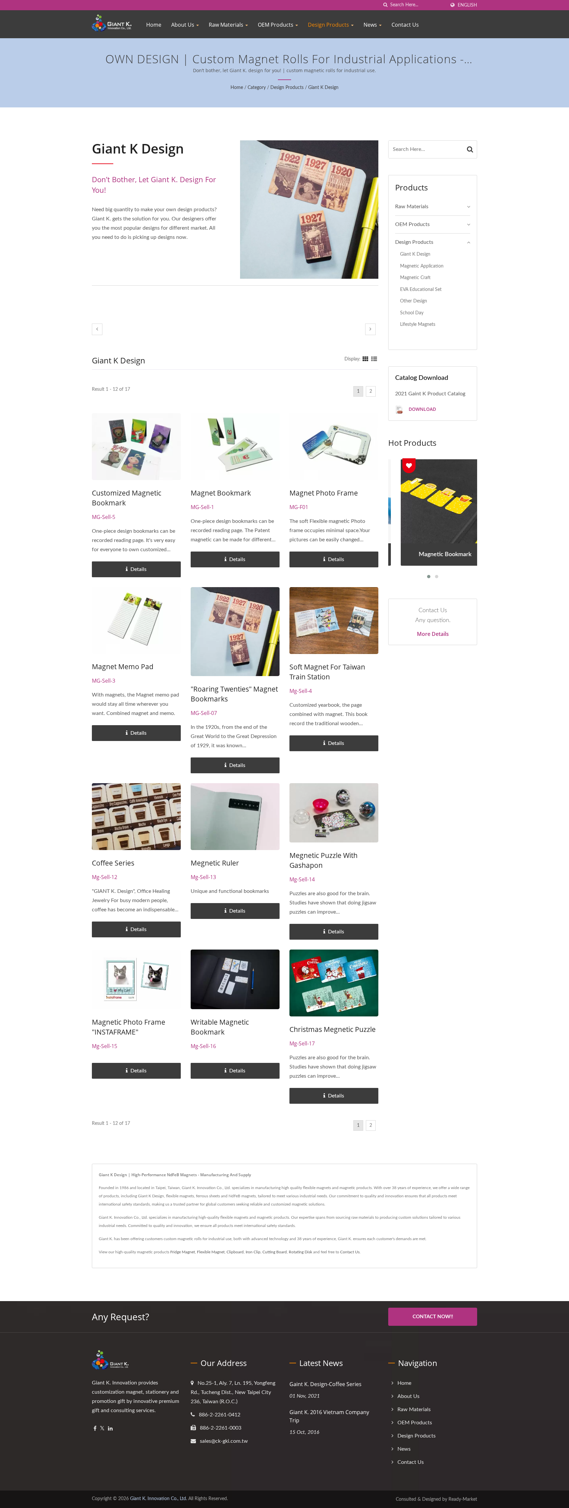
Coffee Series (113, 863)
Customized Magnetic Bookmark (126, 497)
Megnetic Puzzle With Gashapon (323, 860)
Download (421, 409)
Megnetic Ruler (215, 863)
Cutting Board (274, 1252)
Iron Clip (253, 1252)
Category (257, 87)
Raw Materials (227, 24)
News (371, 24)
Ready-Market (462, 1499)
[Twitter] (102, 1429)
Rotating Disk (300, 1252)
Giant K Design (323, 87)
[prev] (97, 329)
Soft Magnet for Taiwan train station (327, 671)
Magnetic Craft (415, 277)
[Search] (470, 149)
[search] (385, 5)
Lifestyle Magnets (417, 324)
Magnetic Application (422, 266)
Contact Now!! (433, 1316)
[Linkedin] (110, 1429)
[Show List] (374, 359)
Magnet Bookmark (221, 493)
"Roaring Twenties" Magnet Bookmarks (234, 693)
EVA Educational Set (421, 289)
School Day (411, 312)
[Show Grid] (365, 359)
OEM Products (276, 24)
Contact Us (405, 24)
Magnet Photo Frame (323, 493)
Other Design (413, 301)
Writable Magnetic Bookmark (220, 1027)
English (467, 5)
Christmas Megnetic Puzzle (332, 1029)
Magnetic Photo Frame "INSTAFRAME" (128, 1027)
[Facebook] (95, 1429)
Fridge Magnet (182, 1252)
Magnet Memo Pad (122, 666)
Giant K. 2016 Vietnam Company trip (329, 1416)
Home (153, 24)
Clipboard (235, 1252)
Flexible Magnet (211, 1252)
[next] (370, 329)
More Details (433, 634)
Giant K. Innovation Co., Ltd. (158, 1498)
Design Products (329, 24)
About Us (183, 24)
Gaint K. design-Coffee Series (325, 1384)
